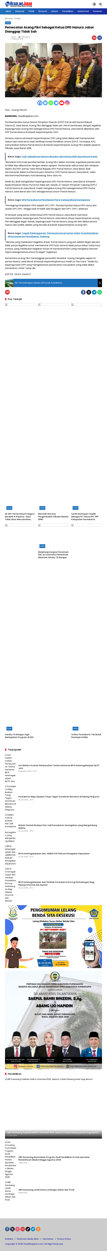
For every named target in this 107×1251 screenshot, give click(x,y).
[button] (94, 4)
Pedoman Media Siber (28, 1239)
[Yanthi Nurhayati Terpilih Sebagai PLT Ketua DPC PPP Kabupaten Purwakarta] (86, 407)
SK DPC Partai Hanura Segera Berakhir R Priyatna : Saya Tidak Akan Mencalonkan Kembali (19, 517)
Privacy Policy (64, 1239)
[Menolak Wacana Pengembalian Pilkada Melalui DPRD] (53, 407)
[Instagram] (67, 102)
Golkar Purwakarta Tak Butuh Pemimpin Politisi (86, 736)
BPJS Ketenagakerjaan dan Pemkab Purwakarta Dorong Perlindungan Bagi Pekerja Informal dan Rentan (56, 883)
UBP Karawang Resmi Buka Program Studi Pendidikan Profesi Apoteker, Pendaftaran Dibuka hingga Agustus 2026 (54, 1158)
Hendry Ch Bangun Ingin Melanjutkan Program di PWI (19, 736)
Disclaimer (48, 1239)
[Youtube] (61, 102)
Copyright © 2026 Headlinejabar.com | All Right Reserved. (34, 1244)
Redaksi (9, 1239)
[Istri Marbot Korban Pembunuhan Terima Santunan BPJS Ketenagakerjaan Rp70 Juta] (10, 768)
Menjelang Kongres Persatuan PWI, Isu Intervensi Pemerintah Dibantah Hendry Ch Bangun (53, 555)
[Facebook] (39, 102)
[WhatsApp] (99, 292)
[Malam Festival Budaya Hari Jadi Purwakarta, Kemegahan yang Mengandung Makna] (10, 828)
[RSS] (38, 1229)
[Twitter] (45, 102)
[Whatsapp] (50, 102)
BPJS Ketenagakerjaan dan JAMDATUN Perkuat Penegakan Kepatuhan (54, 853)
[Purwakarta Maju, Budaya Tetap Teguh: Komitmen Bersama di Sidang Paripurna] (10, 798)
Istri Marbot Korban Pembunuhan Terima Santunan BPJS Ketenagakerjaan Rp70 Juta (58, 767)
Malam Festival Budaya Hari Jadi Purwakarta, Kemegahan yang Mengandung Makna (57, 826)
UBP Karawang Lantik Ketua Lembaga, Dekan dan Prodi (46, 1190)
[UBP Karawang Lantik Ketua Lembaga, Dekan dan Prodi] (10, 1191)
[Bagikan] (99, 37)
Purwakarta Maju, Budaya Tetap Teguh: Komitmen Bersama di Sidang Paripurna (58, 796)
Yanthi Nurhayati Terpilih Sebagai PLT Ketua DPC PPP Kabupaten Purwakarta (84, 517)
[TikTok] (28, 1229)
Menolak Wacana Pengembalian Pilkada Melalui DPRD (53, 517)
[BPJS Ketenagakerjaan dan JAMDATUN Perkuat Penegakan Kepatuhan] (10, 855)
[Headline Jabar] (18, 4)
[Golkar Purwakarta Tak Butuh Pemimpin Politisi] (86, 628)
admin (13, 37)
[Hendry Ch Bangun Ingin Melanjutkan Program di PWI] (20, 628)
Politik (8, 23)
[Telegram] (56, 102)
